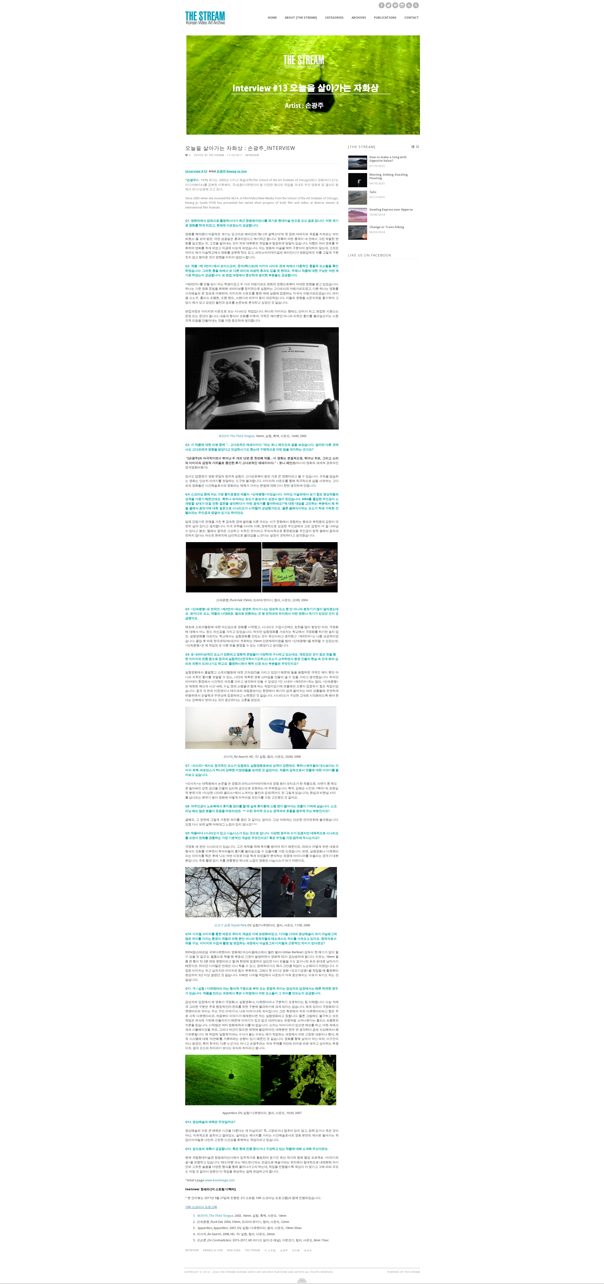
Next (424, 84)
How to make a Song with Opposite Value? (388, 159)
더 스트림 (270, 1250)
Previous (182, 84)
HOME (272, 17)
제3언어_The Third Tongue (215, 1215)
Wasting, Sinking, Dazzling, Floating (388, 176)
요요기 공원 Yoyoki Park (230, 925)
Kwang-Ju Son (213, 1250)
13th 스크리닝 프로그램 (201, 1207)
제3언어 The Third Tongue (236, 436)
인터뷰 (296, 1250)
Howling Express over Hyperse (391, 209)
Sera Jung (234, 1250)
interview (192, 1250)
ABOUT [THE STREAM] (301, 17)
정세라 (308, 1250)
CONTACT (411, 17)
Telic (373, 192)
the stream (252, 1250)
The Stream (216, 155)
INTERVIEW (252, 155)
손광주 (284, 1250)
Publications (385, 17)
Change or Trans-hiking (386, 227)
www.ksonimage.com (220, 1180)
